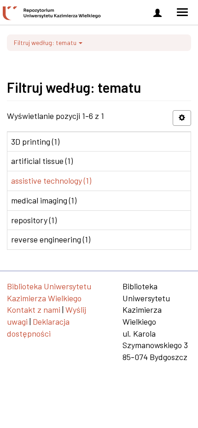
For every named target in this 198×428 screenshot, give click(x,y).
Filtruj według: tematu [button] (46, 42)
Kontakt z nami (33, 309)
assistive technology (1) (51, 180)
